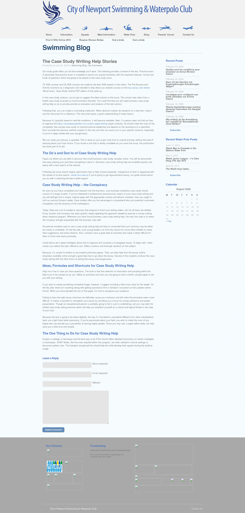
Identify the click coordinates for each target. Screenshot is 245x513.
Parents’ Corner (164, 35)
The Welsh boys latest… (178, 168)
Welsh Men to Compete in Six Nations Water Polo (181, 149)
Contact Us (187, 35)
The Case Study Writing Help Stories (79, 61)
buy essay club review (139, 87)
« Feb (168, 221)
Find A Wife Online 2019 (58, 39)
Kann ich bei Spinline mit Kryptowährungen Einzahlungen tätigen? (182, 84)
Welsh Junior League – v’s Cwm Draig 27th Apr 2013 (182, 159)
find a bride (118, 39)
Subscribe (175, 130)
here (109, 456)
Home (49, 34)
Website (96, 382)
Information (64, 35)
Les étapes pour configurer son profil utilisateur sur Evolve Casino (182, 96)
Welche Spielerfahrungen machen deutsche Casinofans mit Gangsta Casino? (183, 109)
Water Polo (127, 35)
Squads (83, 35)
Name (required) (100, 363)
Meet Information (104, 35)
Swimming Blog (79, 65)
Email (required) (100, 373)
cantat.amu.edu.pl (79, 174)
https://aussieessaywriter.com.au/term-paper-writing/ (83, 123)
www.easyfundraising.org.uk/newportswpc (110, 450)
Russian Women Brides (91, 39)
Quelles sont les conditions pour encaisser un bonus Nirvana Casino (183, 71)
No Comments (95, 65)
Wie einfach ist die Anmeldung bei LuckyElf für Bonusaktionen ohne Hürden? (182, 121)
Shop (144, 35)
